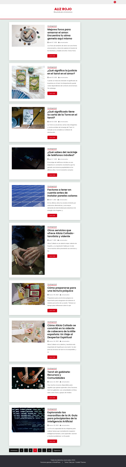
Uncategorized (52, 26)
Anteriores (14, 450)
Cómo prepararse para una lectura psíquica (61, 289)
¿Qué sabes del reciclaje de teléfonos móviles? (62, 154)
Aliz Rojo (63, 9)
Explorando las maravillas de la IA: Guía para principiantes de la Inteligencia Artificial (62, 417)
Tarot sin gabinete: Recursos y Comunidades (58, 375)
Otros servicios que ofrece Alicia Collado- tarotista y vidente (60, 233)
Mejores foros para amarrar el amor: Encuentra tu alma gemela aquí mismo (59, 34)
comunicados (64, 42)
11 (49, 450)
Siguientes (57, 450)
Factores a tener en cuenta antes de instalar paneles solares (62, 192)
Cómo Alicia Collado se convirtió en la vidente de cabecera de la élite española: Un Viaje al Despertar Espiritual (61, 331)
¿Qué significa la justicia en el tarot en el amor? (62, 72)
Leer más (52, 56)
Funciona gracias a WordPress (50, 462)
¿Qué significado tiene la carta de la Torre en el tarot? (62, 114)
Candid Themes (80, 462)
